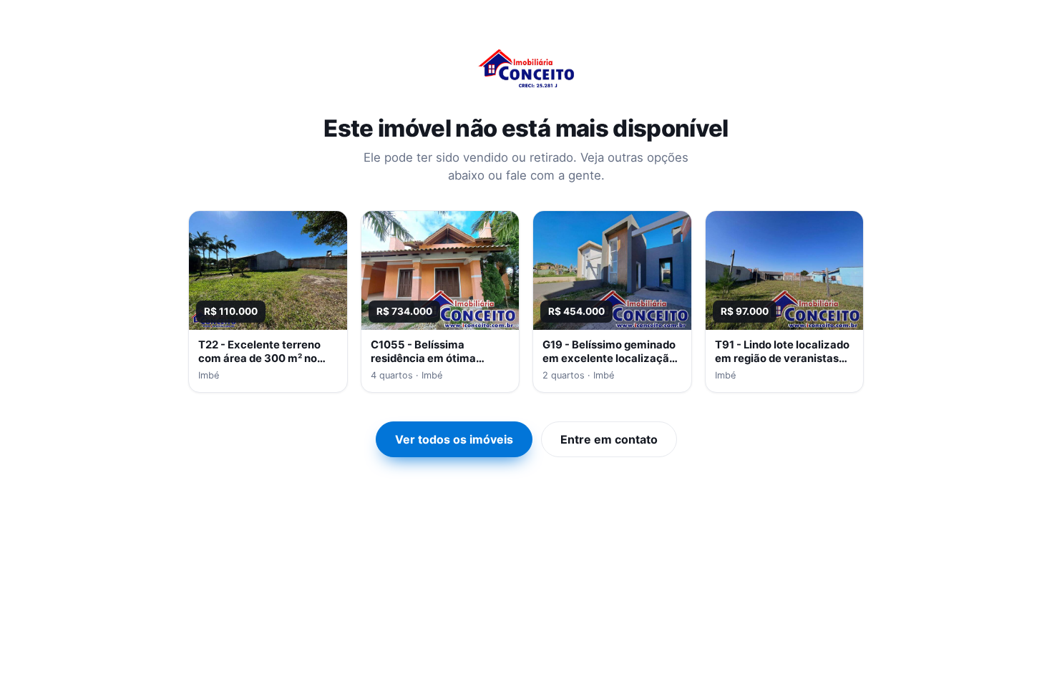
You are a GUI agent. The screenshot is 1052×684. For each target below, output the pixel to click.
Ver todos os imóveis (454, 439)
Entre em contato (609, 439)
